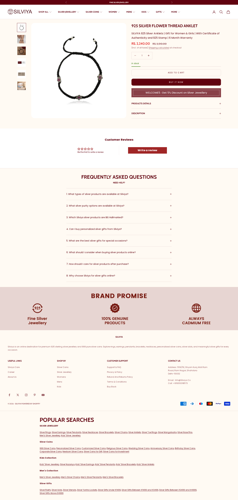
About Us (12, 377)
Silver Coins (62, 367)
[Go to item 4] (21, 62)
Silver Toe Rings (149, 432)
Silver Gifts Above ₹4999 (51, 493)
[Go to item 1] (21, 27)
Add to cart (176, 72)
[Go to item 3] (21, 50)
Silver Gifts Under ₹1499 (109, 490)
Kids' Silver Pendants (105, 464)
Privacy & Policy (114, 372)
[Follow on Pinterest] (34, 395)
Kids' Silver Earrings (84, 464)
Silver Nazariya (67, 464)
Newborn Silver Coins (72, 451)
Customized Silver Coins (94, 448)
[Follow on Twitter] (17, 395)
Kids (59, 386)
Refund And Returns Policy (120, 377)
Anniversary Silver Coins (162, 448)
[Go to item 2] (21, 39)
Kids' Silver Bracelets (126, 464)
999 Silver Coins (48, 448)
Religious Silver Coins (117, 448)
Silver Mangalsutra (167, 432)
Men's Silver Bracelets (113, 477)
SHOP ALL (43, 12)
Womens (61, 377)
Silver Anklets (134, 432)
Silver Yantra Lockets (87, 490)
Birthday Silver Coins (185, 448)
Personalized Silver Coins (68, 448)
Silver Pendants (73, 432)
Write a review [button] (147, 150)
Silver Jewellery (64, 372)
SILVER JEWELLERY (67, 12)
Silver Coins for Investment (116, 451)
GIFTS (159, 12)
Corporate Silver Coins (51, 451)
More (174, 12)
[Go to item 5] (21, 74)
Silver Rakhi (45, 490)
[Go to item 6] (21, 85)
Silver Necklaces (90, 432)
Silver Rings (45, 432)
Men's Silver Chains (70, 477)
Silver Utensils (69, 490)
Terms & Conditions (117, 381)
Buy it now (176, 82)
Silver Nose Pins (184, 432)
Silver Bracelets (106, 432)
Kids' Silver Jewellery (71, 435)
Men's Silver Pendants (91, 477)
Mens (59, 381)
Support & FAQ (114, 367)
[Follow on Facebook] (9, 395)
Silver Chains (121, 432)
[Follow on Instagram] (26, 395)
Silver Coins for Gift (93, 451)
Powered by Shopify (30, 404)
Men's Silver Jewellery (50, 435)
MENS (129, 12)
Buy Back (111, 386)
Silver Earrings (59, 432)
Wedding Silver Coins (139, 448)
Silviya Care (14, 367)
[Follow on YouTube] (43, 395)
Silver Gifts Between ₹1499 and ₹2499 (140, 490)
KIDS (144, 12)
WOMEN (113, 12)
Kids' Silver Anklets (145, 464)
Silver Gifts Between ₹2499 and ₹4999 (178, 490)
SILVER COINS (92, 12)
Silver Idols (57, 490)
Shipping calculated (159, 47)
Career (11, 372)
